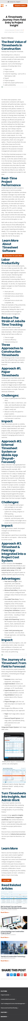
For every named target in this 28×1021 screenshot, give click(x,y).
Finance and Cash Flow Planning (9, 1008)
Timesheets (21, 32)
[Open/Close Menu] (6, 5)
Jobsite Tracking (8, 32)
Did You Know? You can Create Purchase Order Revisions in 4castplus (14, 907)
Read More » (5, 912)
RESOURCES (4, 1016)
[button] (8, 974)
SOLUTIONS (4, 1012)
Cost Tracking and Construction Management (13, 1003)
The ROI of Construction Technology (13, 957)
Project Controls (14, 32)
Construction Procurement (8, 999)
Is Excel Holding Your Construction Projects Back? (12, 932)
